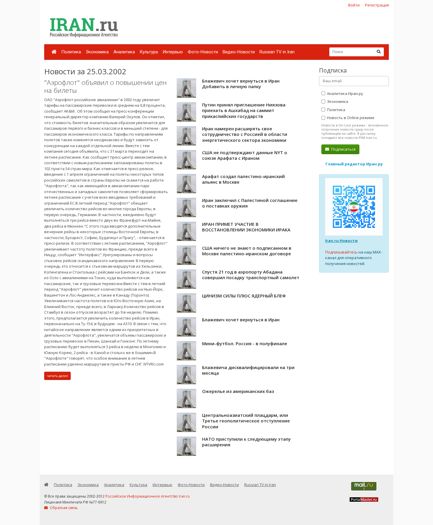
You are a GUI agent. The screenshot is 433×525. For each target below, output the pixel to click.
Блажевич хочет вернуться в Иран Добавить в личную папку (241, 84)
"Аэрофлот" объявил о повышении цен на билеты (105, 86)
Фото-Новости (203, 52)
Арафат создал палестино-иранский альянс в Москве (243, 179)
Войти (354, 5)
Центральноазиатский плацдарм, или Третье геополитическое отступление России (246, 420)
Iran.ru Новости (341, 240)
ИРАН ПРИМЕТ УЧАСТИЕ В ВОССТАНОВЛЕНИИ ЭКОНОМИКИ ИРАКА (246, 227)
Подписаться (343, 149)
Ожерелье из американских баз (238, 391)
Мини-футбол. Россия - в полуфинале (244, 343)
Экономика (97, 52)
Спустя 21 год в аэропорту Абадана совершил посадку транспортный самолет (250, 275)
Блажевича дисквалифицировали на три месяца (248, 370)
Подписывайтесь (341, 252)
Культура (149, 52)
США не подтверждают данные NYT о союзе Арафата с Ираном (244, 155)
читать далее (57, 375)
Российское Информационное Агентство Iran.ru (147, 496)
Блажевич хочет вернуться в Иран (241, 319)
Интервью (173, 52)
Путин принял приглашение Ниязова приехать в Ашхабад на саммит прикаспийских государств (243, 110)
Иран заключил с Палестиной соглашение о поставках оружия (250, 203)
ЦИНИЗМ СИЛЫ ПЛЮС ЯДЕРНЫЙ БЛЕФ (244, 296)
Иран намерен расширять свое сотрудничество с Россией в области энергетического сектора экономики (244, 134)
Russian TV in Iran (277, 52)
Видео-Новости (239, 52)
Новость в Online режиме (350, 117)
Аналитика (124, 52)
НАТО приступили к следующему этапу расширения (246, 442)
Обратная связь (63, 507)
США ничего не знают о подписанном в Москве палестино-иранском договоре (246, 251)
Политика (71, 52)
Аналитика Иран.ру (344, 93)
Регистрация (377, 5)
